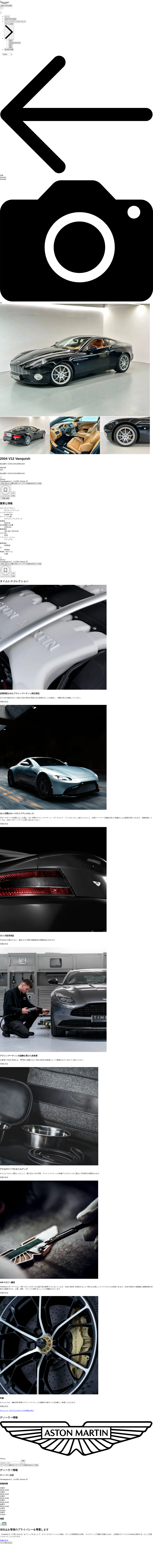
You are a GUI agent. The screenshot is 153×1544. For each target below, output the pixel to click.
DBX (10, 45)
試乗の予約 (14, 483)
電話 (36, 1465)
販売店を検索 (9, 49)
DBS (10, 47)
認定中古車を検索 (6, 5)
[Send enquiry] (4, 1524)
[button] (76, 242)
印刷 (39, 483)
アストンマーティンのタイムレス (15, 21)
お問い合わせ (5, 483)
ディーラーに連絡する (7, 1465)
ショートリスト (5, 496)
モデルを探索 (9, 24)
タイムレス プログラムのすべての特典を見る (17, 1410)
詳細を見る (4, 1540)
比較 (13, 496)
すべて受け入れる (6, 1542)
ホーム (7, 16)
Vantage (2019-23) (14, 43)
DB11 (10, 40)
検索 (23, 1461)
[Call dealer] (1, 1525)
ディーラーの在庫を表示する (28, 483)
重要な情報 (5, 498)
